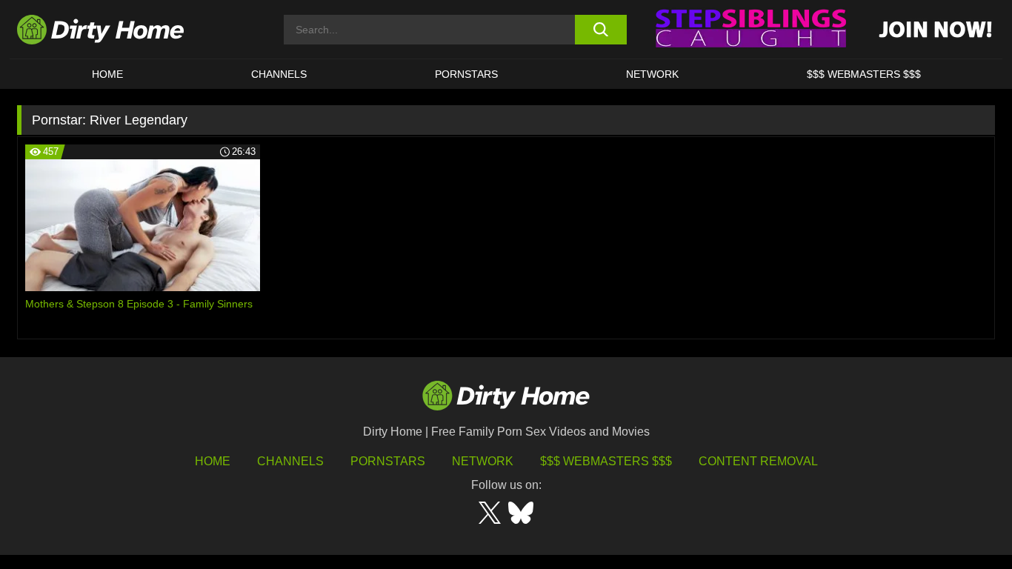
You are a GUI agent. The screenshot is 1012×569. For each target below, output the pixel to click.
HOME (107, 74)
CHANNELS (279, 74)
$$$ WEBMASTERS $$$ (864, 74)
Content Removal (758, 461)
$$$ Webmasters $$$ (606, 461)
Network (652, 74)
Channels (290, 461)
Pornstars (466, 74)
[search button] (600, 29)
